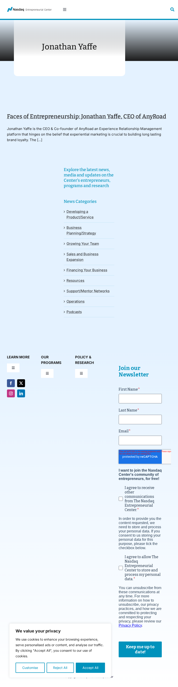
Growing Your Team (83, 243)
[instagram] (11, 393)
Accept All (90, 668)
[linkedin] (21, 393)
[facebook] (11, 383)
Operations (76, 301)
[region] (60, 650)
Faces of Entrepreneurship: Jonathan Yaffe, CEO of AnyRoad (86, 116)
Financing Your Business (87, 270)
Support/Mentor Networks (88, 291)
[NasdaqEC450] (29, 8)
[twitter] (21, 383)
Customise (30, 668)
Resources (75, 280)
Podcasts (74, 312)
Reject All (60, 668)
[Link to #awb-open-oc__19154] (172, 9)
